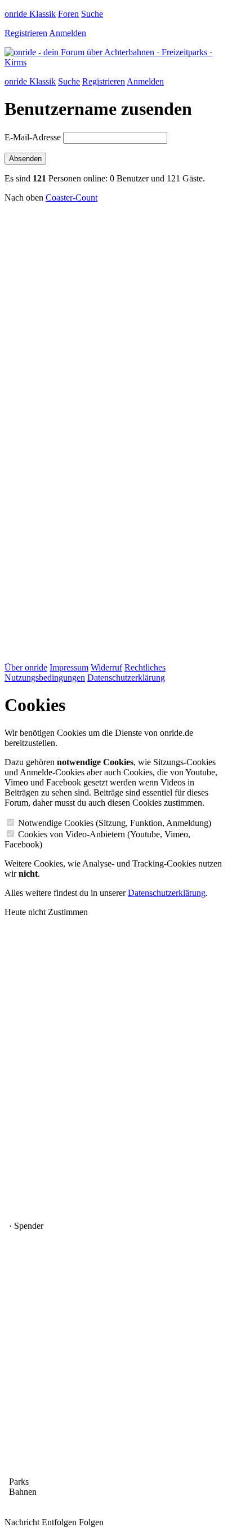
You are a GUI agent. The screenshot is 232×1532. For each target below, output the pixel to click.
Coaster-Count (71, 197)
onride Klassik (30, 14)
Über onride (26, 667)
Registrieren (26, 33)
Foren (68, 14)
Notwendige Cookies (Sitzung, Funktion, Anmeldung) (114, 823)
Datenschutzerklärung (126, 677)
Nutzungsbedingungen (45, 677)
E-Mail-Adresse (33, 137)
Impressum (69, 667)
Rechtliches (145, 667)
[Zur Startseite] (116, 62)
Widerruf (106, 667)
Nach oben (24, 197)
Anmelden (67, 33)
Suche (92, 14)
